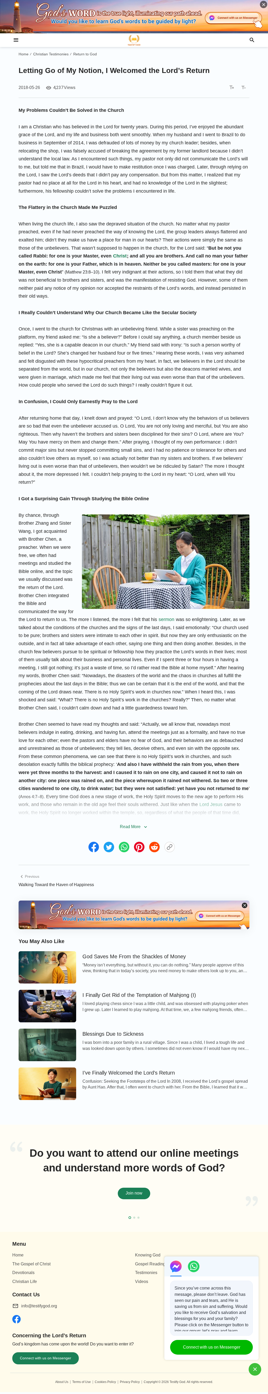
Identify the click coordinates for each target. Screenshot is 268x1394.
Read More (130, 826)
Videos (141, 1281)
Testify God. (178, 1382)
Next (257, 1180)
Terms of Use (81, 1382)
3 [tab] (138, 1218)
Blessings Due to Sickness (113, 1034)
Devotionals (23, 1272)
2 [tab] (134, 1218)
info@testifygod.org (39, 1306)
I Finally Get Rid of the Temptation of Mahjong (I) (139, 995)
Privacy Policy (130, 1382)
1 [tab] (130, 1217)
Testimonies (146, 1272)
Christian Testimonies (51, 54)
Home (24, 54)
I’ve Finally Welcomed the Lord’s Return (128, 1073)
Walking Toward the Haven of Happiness (56, 884)
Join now (134, 1193)
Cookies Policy (105, 1382)
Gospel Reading (150, 1264)
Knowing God (147, 1255)
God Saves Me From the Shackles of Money (134, 956)
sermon (166, 619)
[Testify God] (134, 40)
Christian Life (24, 1281)
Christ (120, 256)
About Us (61, 1382)
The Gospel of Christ (31, 1264)
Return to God (85, 54)
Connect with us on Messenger (45, 1358)
